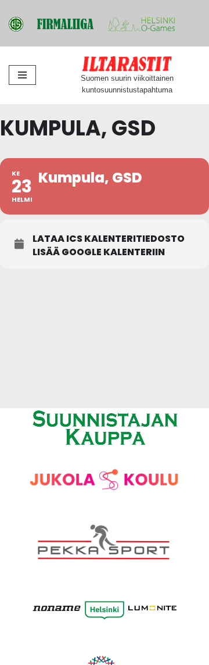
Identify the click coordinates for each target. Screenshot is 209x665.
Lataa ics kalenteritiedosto (109, 239)
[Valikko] (22, 75)
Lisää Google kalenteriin (99, 252)
